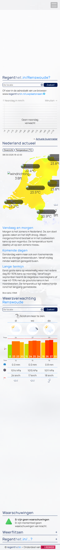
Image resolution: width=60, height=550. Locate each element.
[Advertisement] (30, 41)
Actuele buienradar (47, 138)
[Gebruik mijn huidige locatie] (42, 85)
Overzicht (8, 150)
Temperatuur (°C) (24, 150)
